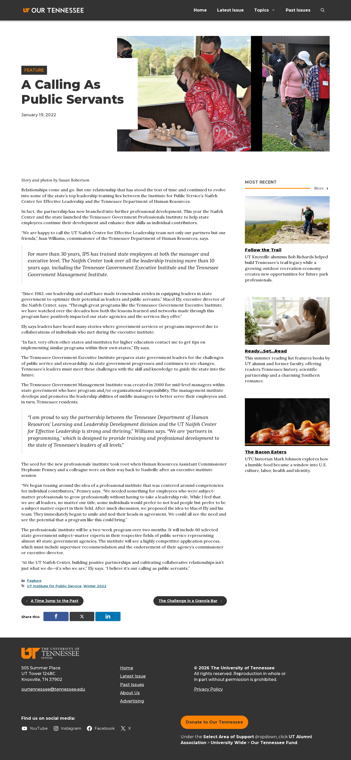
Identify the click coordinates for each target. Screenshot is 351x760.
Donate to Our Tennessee (214, 722)
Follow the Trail (263, 250)
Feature (34, 70)
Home (200, 10)
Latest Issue (230, 10)
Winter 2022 (94, 586)
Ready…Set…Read (266, 351)
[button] (323, 10)
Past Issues (298, 10)
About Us (130, 692)
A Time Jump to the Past (54, 601)
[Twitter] (82, 616)
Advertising (132, 701)
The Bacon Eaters (266, 452)
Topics (261, 10)
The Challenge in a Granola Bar (188, 601)
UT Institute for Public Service (54, 586)
